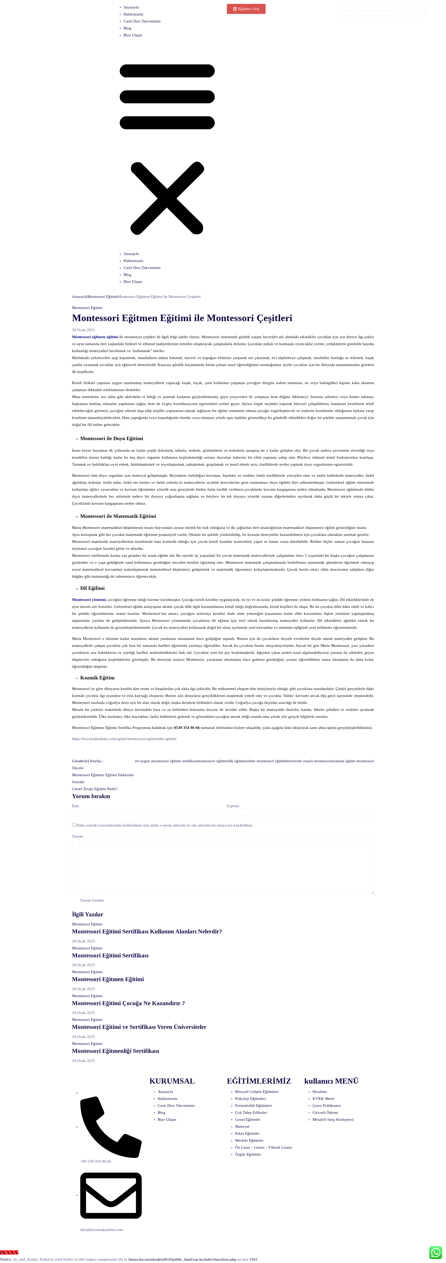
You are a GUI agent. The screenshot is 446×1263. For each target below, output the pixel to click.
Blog (127, 28)
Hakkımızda (133, 14)
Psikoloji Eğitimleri (250, 1099)
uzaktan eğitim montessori (353, 761)
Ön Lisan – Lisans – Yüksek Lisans (263, 1147)
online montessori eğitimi (265, 761)
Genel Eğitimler (247, 1119)
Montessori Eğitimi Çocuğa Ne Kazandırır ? (128, 1003)
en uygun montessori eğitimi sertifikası (166, 761)
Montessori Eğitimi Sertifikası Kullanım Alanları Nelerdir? (147, 931)
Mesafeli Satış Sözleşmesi (333, 1119)
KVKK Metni (323, 1099)
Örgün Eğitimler (248, 1154)
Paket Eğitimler (247, 1133)
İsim (75, 806)
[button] (167, 146)
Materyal (242, 1126)
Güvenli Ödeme (325, 1112)
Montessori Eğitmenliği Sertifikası (115, 1051)
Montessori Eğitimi (102, 297)
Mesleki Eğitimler (249, 1140)
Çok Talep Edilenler (251, 1112)
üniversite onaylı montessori (309, 761)
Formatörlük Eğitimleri (253, 1105)
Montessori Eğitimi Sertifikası (110, 955)
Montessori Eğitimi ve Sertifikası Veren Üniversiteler (139, 1027)
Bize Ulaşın (133, 35)
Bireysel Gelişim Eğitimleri (256, 1092)
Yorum (77, 836)
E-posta (233, 806)
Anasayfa (131, 7)
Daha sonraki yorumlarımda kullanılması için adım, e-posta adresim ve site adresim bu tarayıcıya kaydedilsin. (164, 825)
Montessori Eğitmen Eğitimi (108, 979)
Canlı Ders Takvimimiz (142, 21)
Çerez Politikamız (327, 1105)
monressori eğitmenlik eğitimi (221, 761)
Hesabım (320, 1092)
